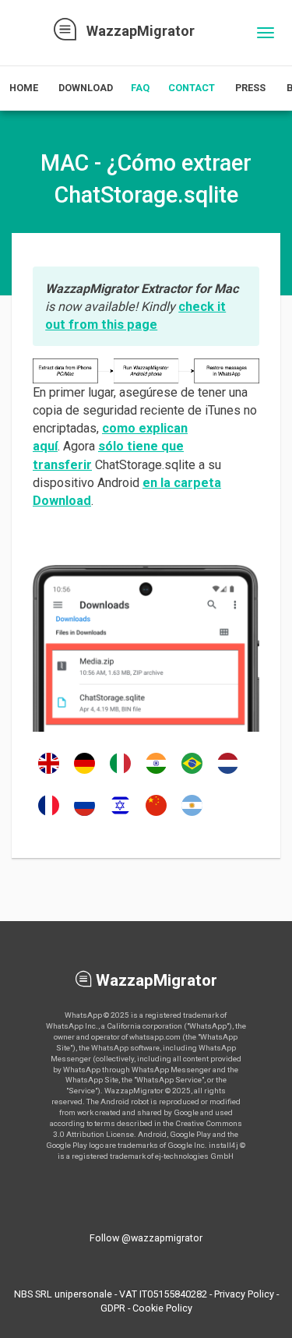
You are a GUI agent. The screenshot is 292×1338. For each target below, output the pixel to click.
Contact (191, 88)
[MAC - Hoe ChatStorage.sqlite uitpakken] (227, 772)
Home (23, 88)
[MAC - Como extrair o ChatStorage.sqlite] (191, 772)
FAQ (140, 88)
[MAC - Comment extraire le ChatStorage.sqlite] (48, 814)
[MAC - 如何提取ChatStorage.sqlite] (156, 814)
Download (85, 88)
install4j (223, 1145)
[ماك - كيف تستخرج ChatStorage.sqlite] (191, 814)
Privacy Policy (244, 1294)
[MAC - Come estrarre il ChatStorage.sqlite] (120, 772)
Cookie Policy (162, 1308)
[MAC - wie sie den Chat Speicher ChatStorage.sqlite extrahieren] (84, 772)
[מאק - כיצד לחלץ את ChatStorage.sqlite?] (120, 814)
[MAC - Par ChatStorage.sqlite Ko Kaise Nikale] (156, 772)
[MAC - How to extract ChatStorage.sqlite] (48, 772)
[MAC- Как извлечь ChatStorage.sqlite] (84, 814)
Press (250, 88)
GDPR (112, 1308)
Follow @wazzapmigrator (146, 1238)
